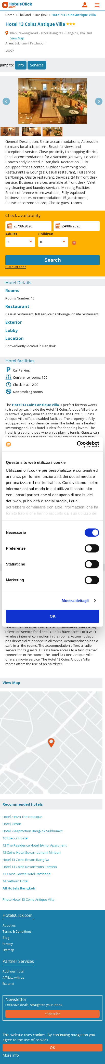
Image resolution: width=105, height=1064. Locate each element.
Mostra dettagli (75, 600)
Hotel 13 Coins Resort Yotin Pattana (30, 866)
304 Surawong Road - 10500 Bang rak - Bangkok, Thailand (50, 33)
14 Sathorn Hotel (15, 881)
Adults (11, 234)
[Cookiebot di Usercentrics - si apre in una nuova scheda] (77, 444)
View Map (17, 38)
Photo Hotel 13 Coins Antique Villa (28, 899)
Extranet (8, 983)
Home (9, 15)
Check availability (23, 215)
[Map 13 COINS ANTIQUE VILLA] (51, 742)
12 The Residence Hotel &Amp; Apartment (35, 845)
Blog (6, 937)
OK (53, 616)
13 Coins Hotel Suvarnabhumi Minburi (32, 852)
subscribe (52, 1013)
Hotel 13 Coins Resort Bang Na (26, 859)
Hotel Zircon (12, 824)
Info (20, 65)
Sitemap (8, 950)
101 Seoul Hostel (15, 838)
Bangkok (41, 15)
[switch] (92, 548)
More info (11, 1055)
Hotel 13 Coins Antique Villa (73, 15)
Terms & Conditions (17, 931)
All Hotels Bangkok (19, 888)
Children (45, 234)
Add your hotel (13, 971)
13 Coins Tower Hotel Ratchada (26, 874)
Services (37, 65)
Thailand (24, 15)
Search (52, 260)
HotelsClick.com (17, 5)
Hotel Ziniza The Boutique (22, 816)
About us (9, 925)
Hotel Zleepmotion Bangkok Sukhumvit (32, 831)
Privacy (8, 944)
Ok (52, 1047)
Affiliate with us (13, 977)
